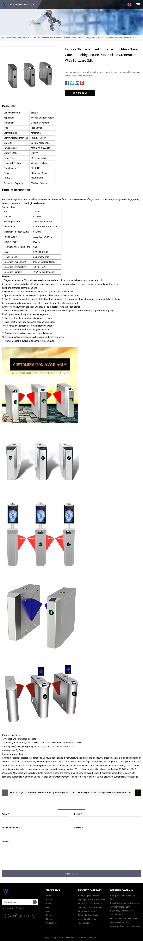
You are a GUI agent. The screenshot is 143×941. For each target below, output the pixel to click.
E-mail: (78, 814)
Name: (5, 814)
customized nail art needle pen (123, 918)
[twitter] (15, 916)
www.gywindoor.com (119, 922)
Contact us (50, 915)
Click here (21, 908)
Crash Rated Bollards (87, 919)
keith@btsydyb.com (92, 937)
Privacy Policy (52, 923)
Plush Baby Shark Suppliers (122, 911)
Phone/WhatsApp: (11, 828)
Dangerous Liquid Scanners (90, 907)
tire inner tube (116, 914)
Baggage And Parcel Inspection (91, 900)
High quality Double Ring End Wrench (122, 897)
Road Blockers (84, 923)
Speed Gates (26, 38)
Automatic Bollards (86, 911)
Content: (6, 841)
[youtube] (21, 916)
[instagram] (26, 916)
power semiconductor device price (125, 926)
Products (15, 38)
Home (7, 38)
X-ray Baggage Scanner (88, 896)
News (48, 907)
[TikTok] (32, 916)
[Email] (35, 902)
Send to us (81, 92)
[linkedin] (10, 916)
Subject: (78, 828)
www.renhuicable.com (120, 907)
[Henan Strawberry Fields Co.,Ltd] (16, 891)
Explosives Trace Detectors (90, 903)
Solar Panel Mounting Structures (124, 903)
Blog (47, 911)
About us (49, 900)
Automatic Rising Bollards (89, 915)
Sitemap (49, 919)
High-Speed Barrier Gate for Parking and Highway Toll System (43, 792)
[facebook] (4, 916)
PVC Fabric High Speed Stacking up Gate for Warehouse (100, 792)
